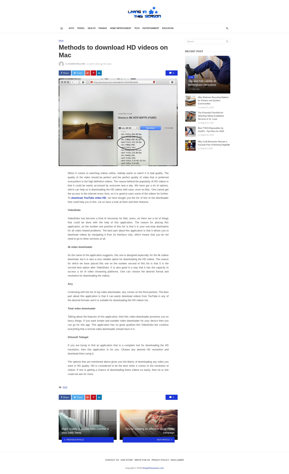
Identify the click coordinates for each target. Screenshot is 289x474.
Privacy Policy (160, 460)
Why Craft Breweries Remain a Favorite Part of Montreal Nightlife (214, 143)
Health (91, 28)
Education (167, 28)
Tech (137, 28)
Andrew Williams (76, 64)
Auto (71, 28)
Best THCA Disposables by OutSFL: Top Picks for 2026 (211, 129)
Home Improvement (120, 28)
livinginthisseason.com (153, 468)
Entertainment (151, 28)
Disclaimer (177, 460)
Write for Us (142, 460)
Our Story (127, 460)
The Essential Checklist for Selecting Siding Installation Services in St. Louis (211, 115)
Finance (102, 28)
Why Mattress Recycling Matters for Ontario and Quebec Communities (213, 100)
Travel (81, 28)
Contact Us (112, 460)
